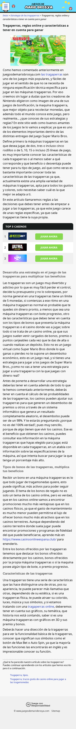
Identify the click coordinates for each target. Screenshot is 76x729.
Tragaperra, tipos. (19, 675)
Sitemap (55, 710)
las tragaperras (52, 74)
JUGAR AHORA (49, 236)
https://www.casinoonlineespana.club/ (29, 539)
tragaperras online (41, 607)
